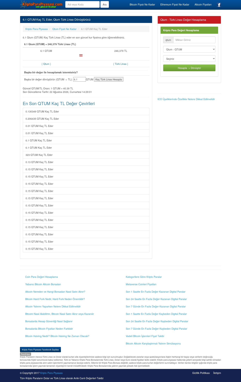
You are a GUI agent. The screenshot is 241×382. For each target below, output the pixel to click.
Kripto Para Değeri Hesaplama (181, 30)
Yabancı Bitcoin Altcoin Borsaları (43, 284)
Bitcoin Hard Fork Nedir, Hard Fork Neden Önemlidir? (55, 299)
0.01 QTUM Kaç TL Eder (39, 126)
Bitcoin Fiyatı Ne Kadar (142, 4)
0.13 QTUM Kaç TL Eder (39, 162)
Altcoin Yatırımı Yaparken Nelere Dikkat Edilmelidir (53, 306)
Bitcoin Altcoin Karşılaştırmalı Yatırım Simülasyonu (153, 343)
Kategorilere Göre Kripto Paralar (144, 277)
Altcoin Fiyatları (203, 4)
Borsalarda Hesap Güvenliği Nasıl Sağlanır (49, 321)
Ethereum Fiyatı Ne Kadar (174, 4)
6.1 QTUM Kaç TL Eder (39, 140)
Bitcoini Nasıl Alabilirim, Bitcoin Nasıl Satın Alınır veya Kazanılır (59, 314)
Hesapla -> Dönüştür (189, 68)
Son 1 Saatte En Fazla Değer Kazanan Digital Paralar (155, 291)
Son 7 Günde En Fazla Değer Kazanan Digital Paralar (156, 306)
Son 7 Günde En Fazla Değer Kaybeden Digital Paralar (156, 328)
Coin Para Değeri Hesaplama (41, 277)
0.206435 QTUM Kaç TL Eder (42, 118)
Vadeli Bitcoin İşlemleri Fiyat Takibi (145, 336)
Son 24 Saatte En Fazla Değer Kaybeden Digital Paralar (157, 321)
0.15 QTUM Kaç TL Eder (39, 169)
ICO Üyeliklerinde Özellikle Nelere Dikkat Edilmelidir (186, 99)
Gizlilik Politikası (201, 373)
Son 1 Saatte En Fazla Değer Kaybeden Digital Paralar (156, 314)
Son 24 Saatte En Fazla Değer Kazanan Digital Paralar (156, 299)
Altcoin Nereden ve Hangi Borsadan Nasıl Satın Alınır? (55, 291)
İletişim (217, 373)
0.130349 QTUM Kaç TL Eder (42, 111)
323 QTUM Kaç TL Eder (39, 155)
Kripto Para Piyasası (51, 373)
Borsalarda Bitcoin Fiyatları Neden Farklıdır (49, 328)
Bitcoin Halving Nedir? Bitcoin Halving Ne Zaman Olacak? (57, 336)
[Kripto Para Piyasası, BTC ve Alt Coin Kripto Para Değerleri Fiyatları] (41, 4)
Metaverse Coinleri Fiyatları (141, 284)
